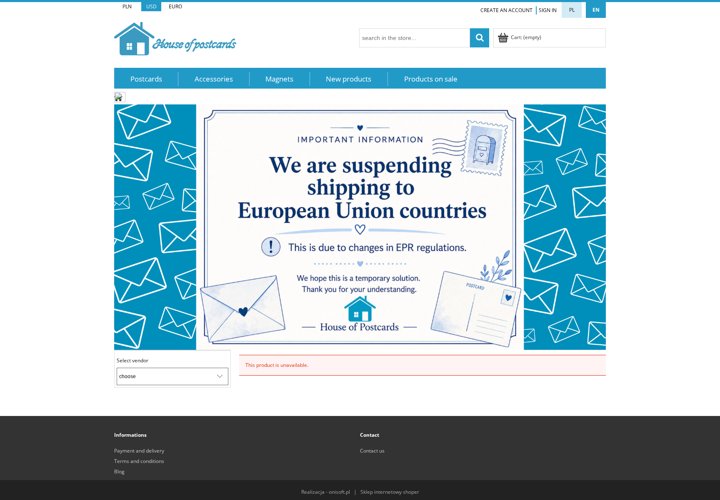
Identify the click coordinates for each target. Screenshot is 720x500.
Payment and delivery (139, 450)
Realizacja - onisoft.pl (325, 491)
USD (151, 6)
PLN (127, 6)
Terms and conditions (139, 461)
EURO (175, 6)
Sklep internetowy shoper (389, 491)
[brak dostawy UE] (360, 226)
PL (572, 9)
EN (596, 9)
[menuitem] (146, 79)
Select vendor (132, 361)
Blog (119, 471)
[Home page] (175, 37)
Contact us (372, 450)
